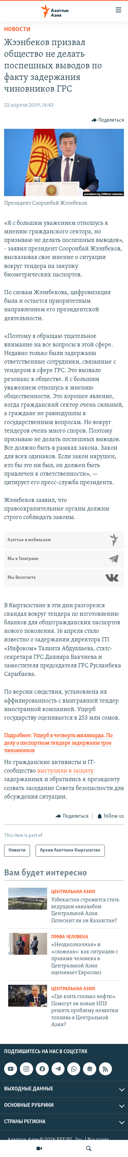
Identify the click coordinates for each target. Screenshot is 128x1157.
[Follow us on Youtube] (10, 1068)
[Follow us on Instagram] (26, 1068)
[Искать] (89, 1148)
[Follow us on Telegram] (58, 1068)
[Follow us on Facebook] (42, 1068)
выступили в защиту (65, 771)
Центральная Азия (73, 892)
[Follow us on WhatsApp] (73, 1068)
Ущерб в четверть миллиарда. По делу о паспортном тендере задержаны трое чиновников (58, 743)
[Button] (107, 120)
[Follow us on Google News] (89, 1068)
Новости (17, 30)
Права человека (69, 937)
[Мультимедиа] (39, 1148)
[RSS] (105, 1068)
